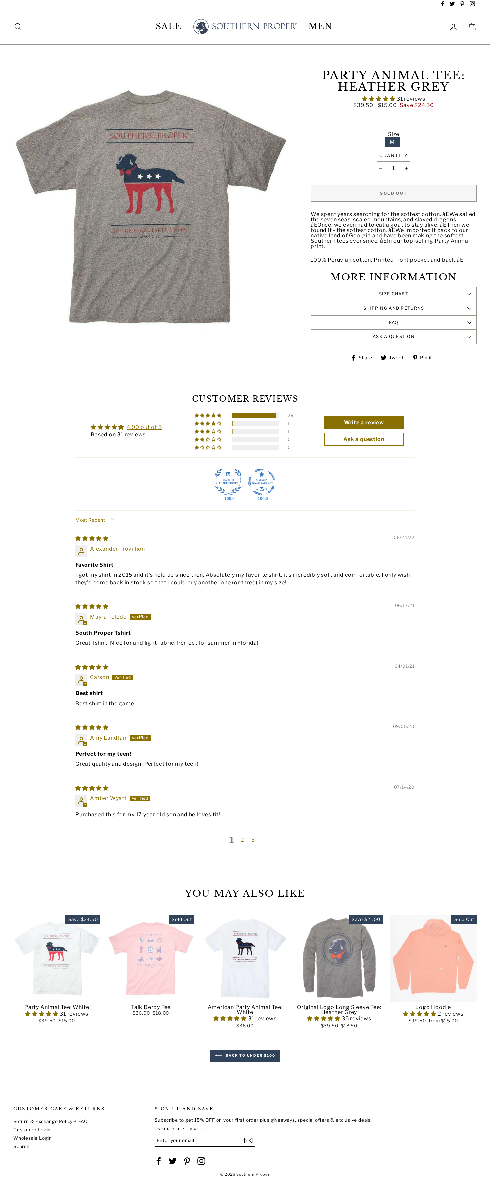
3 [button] (253, 840)
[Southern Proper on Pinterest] (187, 1161)
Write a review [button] (364, 422)
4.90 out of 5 (144, 427)
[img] (92, 538)
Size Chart (393, 293)
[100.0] (228, 482)
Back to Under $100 (249, 1055)
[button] (379, 99)
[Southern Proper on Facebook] (159, 1161)
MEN (320, 26)
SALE (169, 26)
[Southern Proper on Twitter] (173, 1161)
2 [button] (242, 840)
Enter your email (179, 1129)
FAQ (394, 322)
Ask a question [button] (363, 439)
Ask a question (394, 336)
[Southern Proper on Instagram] (201, 1161)
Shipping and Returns (393, 308)
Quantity (393, 156)
